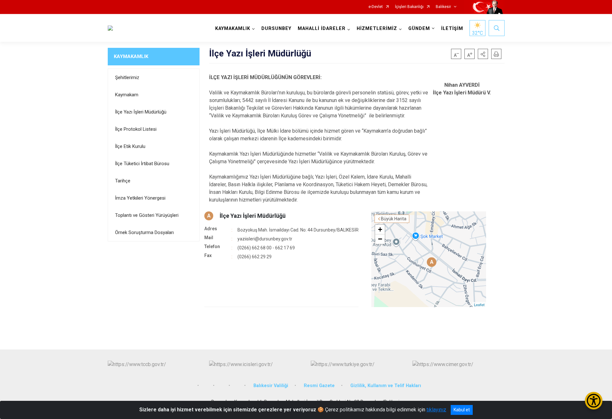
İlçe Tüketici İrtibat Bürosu (142, 163)
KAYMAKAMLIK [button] (232, 28)
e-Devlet (375, 7)
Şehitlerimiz (127, 77)
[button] (483, 54)
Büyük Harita (393, 218)
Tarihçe (122, 181)
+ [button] (380, 229)
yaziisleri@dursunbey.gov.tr (264, 238)
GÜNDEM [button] (419, 28)
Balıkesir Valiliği (270, 385)
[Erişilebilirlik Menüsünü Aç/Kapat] (593, 400)
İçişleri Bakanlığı (409, 7)
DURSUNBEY (276, 28)
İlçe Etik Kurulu (130, 146)
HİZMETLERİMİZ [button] (377, 28)
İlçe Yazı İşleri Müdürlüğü (140, 112)
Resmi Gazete (319, 385)
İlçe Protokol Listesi (136, 129)
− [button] (380, 239)
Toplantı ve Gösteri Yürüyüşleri (146, 215)
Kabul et (462, 409)
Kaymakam (126, 95)
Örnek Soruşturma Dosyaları (144, 232)
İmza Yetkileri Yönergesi (140, 198)
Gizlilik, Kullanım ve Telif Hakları (385, 385)
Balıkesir (443, 7)
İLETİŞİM (452, 28)
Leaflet (479, 304)
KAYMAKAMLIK (131, 56)
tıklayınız (436, 410)
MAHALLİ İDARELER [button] (322, 28)
